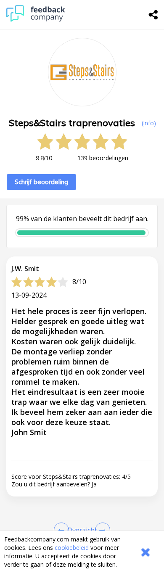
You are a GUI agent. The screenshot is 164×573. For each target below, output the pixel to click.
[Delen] (153, 14)
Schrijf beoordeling (41, 182)
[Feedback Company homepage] (35, 19)
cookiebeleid (72, 548)
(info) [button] (149, 123)
